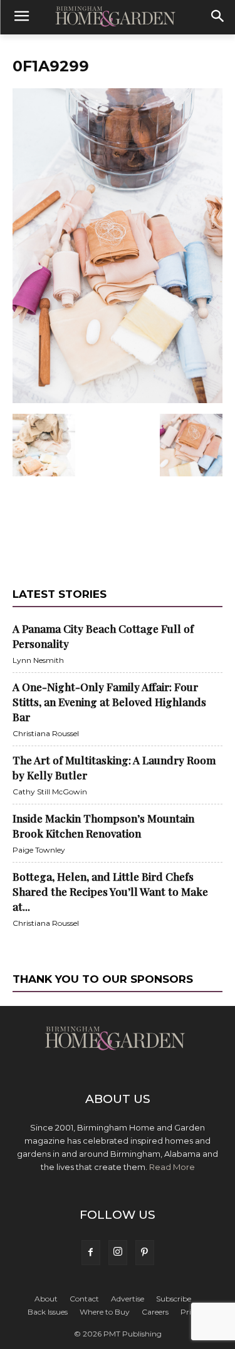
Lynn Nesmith (38, 660)
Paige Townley (39, 849)
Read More (172, 1167)
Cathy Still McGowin (50, 791)
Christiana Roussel (46, 733)
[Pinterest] (144, 1252)
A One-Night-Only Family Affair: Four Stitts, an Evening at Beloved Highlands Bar (109, 702)
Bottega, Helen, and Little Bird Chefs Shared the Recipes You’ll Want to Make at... (110, 891)
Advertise (127, 1298)
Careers (155, 1311)
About (46, 1298)
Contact (84, 1298)
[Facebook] (90, 1252)
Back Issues (48, 1311)
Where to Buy (105, 1311)
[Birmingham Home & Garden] (117, 17)
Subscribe (173, 1298)
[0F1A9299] (117, 400)
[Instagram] (117, 1252)
